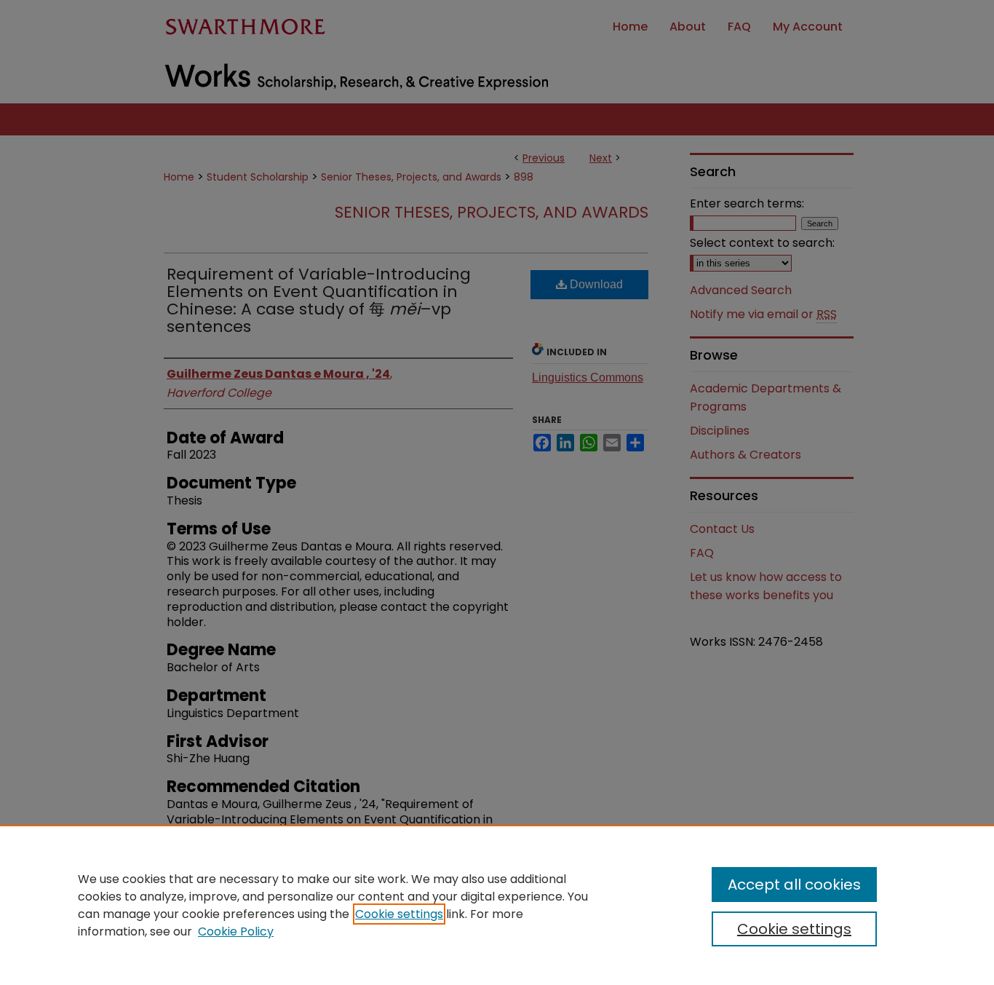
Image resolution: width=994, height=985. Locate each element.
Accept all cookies (794, 884)
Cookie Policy (236, 931)
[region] (497, 905)
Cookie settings (399, 914)
